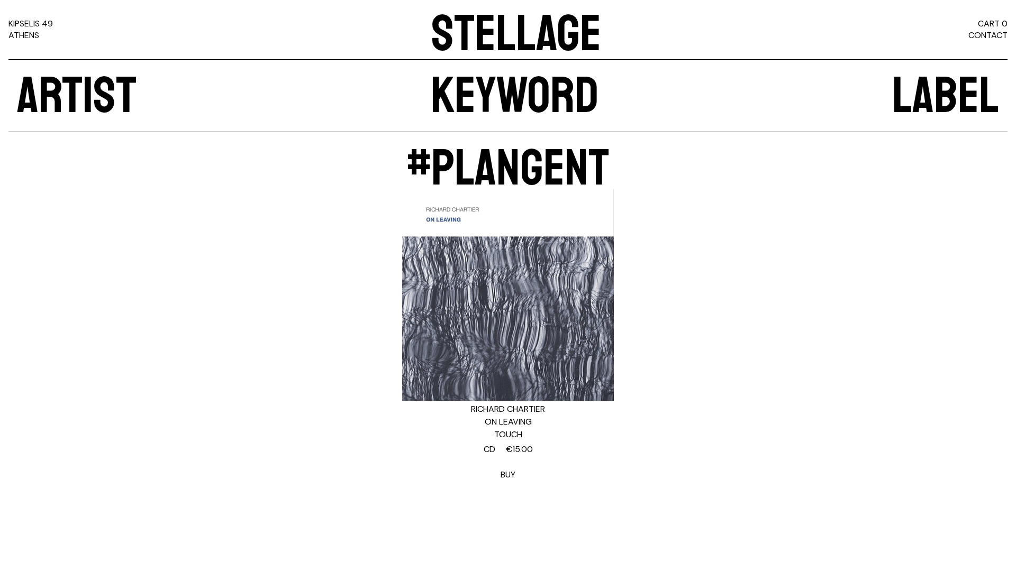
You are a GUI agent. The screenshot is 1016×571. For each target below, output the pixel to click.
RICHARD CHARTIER (508, 409)
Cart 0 (993, 23)
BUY (508, 462)
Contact (988, 35)
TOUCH (508, 434)
